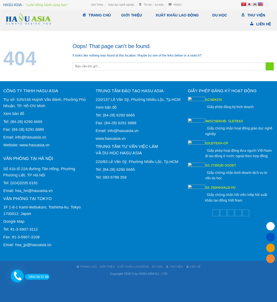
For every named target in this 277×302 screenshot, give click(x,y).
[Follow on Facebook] (216, 213)
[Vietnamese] (243, 4)
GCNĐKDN (213, 100)
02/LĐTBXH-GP (216, 143)
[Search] (272, 5)
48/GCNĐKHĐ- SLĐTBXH (224, 121)
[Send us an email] (230, 213)
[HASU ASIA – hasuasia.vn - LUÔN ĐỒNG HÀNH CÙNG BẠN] (30, 20)
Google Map (13, 221)
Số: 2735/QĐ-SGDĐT (220, 165)
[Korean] (255, 4)
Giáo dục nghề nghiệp (121, 4)
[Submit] (270, 66)
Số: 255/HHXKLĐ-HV (220, 187)
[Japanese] (249, 4)
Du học (219, 15)
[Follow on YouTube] (245, 213)
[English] (260, 4)
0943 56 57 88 (38, 277)
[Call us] (238, 213)
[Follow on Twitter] (223, 213)
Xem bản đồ (13, 113)
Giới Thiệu (97, 4)
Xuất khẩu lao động (177, 15)
